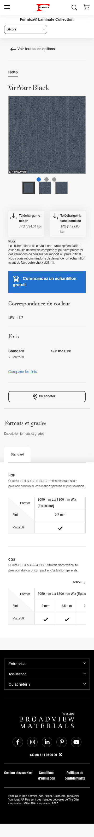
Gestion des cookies (18, 773)
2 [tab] (46, 179)
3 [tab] (54, 179)
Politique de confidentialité (75, 776)
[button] (87, 8)
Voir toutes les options (36, 49)
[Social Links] (18, 742)
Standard (17, 454)
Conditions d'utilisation (46, 776)
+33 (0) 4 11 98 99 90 (44, 755)
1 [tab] (39, 179)
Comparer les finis (22, 371)
